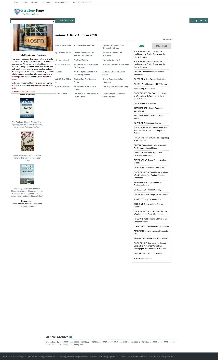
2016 (116, 342)
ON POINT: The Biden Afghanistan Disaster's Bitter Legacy (148, 154)
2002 (65, 344)
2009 (155, 342)
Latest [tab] (142, 45)
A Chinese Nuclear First (84, 45)
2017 (110, 342)
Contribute (47, 2)
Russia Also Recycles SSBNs (58, 45)
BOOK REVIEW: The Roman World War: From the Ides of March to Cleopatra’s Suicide (151, 130)
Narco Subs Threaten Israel (57, 59)
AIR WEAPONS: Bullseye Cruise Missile (151, 194)
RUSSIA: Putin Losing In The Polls (148, 253)
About (25, 2)
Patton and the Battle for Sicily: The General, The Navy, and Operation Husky (27, 158)
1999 (81, 344)
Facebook (37, 85)
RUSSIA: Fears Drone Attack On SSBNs (151, 238)
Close (32, 91)
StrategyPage (19, 356)
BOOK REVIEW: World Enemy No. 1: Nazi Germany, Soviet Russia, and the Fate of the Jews (149, 54)
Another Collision (81, 59)
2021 (88, 342)
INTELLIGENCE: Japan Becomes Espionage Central (148, 183)
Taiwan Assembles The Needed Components (84, 54)
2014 (127, 342)
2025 (66, 342)
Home (16, 2)
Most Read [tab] (161, 45)
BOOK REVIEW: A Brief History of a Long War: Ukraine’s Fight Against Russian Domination (151, 175)
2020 (94, 342)
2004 (53, 344)
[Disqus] (111, 298)
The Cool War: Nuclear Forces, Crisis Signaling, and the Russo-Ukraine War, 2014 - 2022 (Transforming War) (27, 124)
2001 (70, 344)
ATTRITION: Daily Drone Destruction (149, 167)
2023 (77, 342)
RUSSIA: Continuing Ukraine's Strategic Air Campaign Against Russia (150, 146)
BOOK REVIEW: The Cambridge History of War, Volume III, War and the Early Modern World (150, 96)
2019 (99, 342)
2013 (133, 342)
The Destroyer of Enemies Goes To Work (113, 95)
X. (15, 88)
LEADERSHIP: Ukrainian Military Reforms (151, 226)
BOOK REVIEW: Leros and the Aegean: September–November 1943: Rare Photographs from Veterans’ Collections (150, 246)
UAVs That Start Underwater (57, 86)
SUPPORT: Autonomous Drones (147, 123)
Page (32, 11)
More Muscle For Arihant (56, 93)
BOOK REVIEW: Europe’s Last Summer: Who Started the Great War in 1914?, (151, 212)
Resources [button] (66, 20)
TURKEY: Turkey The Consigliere (147, 199)
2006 (172, 342)
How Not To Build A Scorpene (115, 64)
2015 (122, 342)
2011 (144, 342)
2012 (138, 342)
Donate (25, 91)
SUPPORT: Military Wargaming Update (150, 79)
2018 (105, 342)
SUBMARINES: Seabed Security (147, 189)
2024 (72, 342)
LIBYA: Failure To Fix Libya (145, 103)
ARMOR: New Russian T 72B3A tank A (150, 83)
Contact (34, 2)
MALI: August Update (143, 258)
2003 (59, 344)
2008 (160, 342)
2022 (83, 342)
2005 (48, 344)
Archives (169, 39)
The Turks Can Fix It (111, 59)
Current (60, 342)
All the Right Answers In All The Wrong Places (86, 73)
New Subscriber (62, 2)
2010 (149, 342)
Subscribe (16, 91)
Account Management (82, 2)
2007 (166, 342)
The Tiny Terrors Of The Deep (115, 86)
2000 (76, 344)
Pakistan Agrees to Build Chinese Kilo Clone (113, 46)
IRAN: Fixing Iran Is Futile (144, 88)
